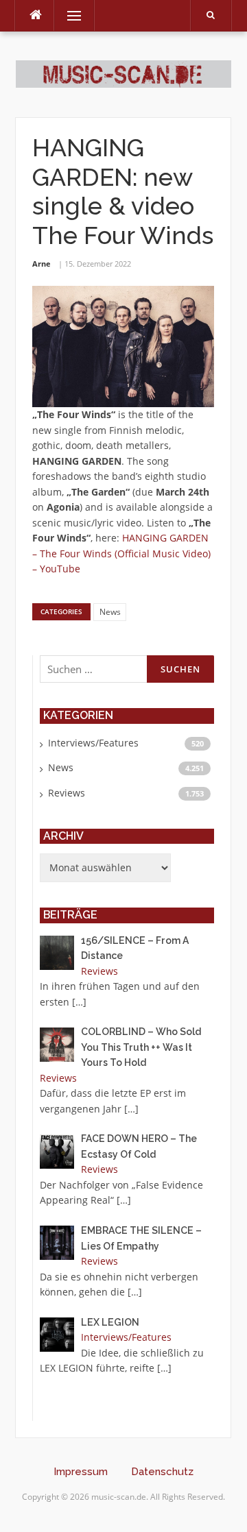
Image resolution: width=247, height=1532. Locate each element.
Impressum (81, 1472)
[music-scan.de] (123, 73)
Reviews (66, 792)
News (110, 612)
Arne (41, 263)
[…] (79, 1001)
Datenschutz (162, 1472)
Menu (68, 15)
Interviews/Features (93, 742)
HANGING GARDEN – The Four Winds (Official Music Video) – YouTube (121, 553)
